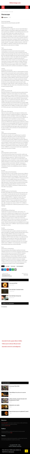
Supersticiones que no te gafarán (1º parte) (18, 411)
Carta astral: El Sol (13, 283)
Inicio (2, 11)
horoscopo (13, 266)
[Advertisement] (15, 364)
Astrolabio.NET (4, 422)
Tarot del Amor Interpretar (15, 295)
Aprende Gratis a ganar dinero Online (12, 341)
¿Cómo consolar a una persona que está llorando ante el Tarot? (18, 399)
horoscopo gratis (20, 266)
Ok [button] (26, 451)
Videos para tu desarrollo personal (11, 343)
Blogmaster (5, 17)
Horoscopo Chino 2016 (14, 386)
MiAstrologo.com (15, 3)
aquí (11, 432)
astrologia (6, 11)
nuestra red (7, 425)
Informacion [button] (11, 451)
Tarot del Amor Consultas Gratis (16, 289)
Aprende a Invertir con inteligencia (11, 346)
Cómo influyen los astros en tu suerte (17, 392)
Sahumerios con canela (14, 405)
